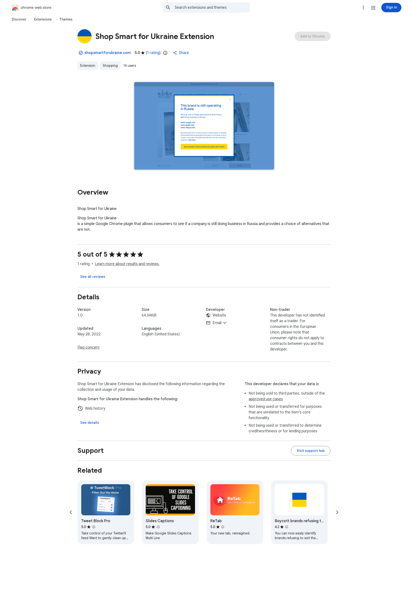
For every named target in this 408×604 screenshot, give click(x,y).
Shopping (110, 65)
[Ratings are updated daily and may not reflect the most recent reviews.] (165, 53)
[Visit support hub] (311, 450)
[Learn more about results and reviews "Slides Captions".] (158, 527)
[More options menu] (363, 7)
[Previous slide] (71, 512)
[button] (373, 7)
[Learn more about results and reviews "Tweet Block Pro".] (93, 527)
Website (219, 315)
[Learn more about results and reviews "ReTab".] (222, 527)
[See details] (89, 422)
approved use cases (266, 399)
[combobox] (212, 7)
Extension (87, 65)
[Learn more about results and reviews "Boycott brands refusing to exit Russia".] (286, 527)
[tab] (19, 19)
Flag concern (88, 347)
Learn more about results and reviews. (127, 264)
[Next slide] (337, 512)
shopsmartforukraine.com (108, 52)
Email (216, 323)
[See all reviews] (92, 276)
